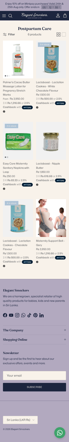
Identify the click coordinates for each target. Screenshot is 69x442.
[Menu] (4, 16)
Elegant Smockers (20, 429)
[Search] (12, 16)
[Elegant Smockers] (34, 16)
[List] (64, 34)
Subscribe (34, 387)
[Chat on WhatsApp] (59, 432)
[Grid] (58, 34)
